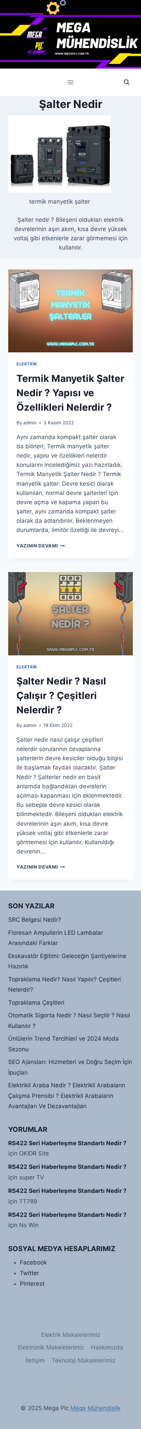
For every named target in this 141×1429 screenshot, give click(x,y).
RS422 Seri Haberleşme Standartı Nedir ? (67, 1143)
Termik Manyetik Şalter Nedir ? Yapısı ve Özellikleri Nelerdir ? (70, 393)
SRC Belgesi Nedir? (34, 919)
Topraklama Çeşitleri (36, 1002)
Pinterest (32, 1283)
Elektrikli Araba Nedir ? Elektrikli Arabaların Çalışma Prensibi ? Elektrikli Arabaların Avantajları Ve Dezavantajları (66, 1096)
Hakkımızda (107, 1347)
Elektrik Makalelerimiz (70, 1334)
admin (30, 422)
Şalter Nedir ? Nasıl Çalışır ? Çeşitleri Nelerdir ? (61, 695)
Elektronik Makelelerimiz (51, 1347)
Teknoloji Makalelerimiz (83, 1360)
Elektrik (26, 363)
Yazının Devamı (40, 545)
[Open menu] (70, 82)
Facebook (33, 1262)
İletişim (35, 1360)
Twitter (29, 1273)
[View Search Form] (126, 82)
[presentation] (70, 311)
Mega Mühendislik (95, 1408)
